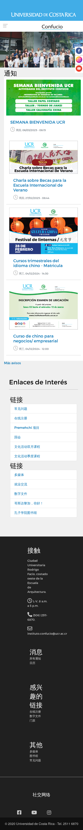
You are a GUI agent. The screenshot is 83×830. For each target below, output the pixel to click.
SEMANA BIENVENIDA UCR (37, 122)
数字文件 (20, 493)
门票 (32, 720)
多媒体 (19, 475)
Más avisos (12, 363)
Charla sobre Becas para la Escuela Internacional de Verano (39, 185)
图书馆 (34, 756)
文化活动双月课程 (27, 446)
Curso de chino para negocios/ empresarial (35, 338)
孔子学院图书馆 (25, 512)
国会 (17, 437)
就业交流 (20, 484)
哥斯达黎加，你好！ (28, 503)
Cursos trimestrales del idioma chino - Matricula (38, 263)
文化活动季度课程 (27, 456)
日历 (32, 663)
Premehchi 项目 (26, 427)
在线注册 (20, 418)
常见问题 (20, 408)
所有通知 (35, 658)
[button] (6, 50)
